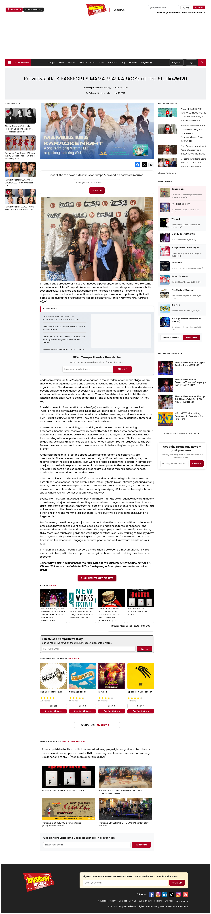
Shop (123, 62)
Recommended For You (170, 353)
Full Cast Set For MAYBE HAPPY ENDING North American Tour (19, 201)
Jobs (101, 62)
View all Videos (166, 173)
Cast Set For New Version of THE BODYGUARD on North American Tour (61, 318)
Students (112, 62)
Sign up (196, 463)
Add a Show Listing (33, 9)
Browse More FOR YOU (180, 433)
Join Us (132, 901)
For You (53, 585)
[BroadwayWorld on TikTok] (171, 894)
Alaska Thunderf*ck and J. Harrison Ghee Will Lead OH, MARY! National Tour (19, 121)
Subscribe (141, 844)
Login (191, 62)
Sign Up (97, 190)
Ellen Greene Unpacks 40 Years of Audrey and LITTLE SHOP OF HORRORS (193, 150)
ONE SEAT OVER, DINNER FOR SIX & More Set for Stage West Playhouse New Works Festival (64, 339)
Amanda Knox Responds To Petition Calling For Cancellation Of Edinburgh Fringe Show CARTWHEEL (193, 133)
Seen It (53, 706)
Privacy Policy (180, 906)
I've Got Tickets (53, 711)
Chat (92, 62)
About (113, 901)
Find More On (95, 724)
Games (133, 62)
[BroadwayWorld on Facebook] (151, 894)
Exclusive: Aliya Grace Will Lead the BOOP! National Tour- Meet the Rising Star (20, 148)
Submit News (145, 901)
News (62, 62)
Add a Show (191, 337)
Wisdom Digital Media (140, 906)
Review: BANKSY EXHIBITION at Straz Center (64, 349)
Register (176, 62)
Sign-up (186, 7)
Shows (71, 62)
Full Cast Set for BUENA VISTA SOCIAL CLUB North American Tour (19, 175)
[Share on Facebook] (137, 164)
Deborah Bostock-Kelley (73, 741)
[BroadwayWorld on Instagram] (158, 894)
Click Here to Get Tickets (97, 578)
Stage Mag (146, 62)
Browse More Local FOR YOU (130, 626)
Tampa (51, 62)
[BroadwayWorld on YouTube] (185, 894)
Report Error (182, 901)
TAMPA (118, 10)
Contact (123, 901)
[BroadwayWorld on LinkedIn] (165, 894)
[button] (202, 62)
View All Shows (171, 337)
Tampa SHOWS (165, 182)
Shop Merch (15, 9)
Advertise (103, 901)
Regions (158, 901)
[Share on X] (144, 164)
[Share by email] (151, 164)
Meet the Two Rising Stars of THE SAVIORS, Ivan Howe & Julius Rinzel (193, 162)
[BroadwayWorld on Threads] (178, 894)
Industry (83, 62)
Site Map (169, 901)
